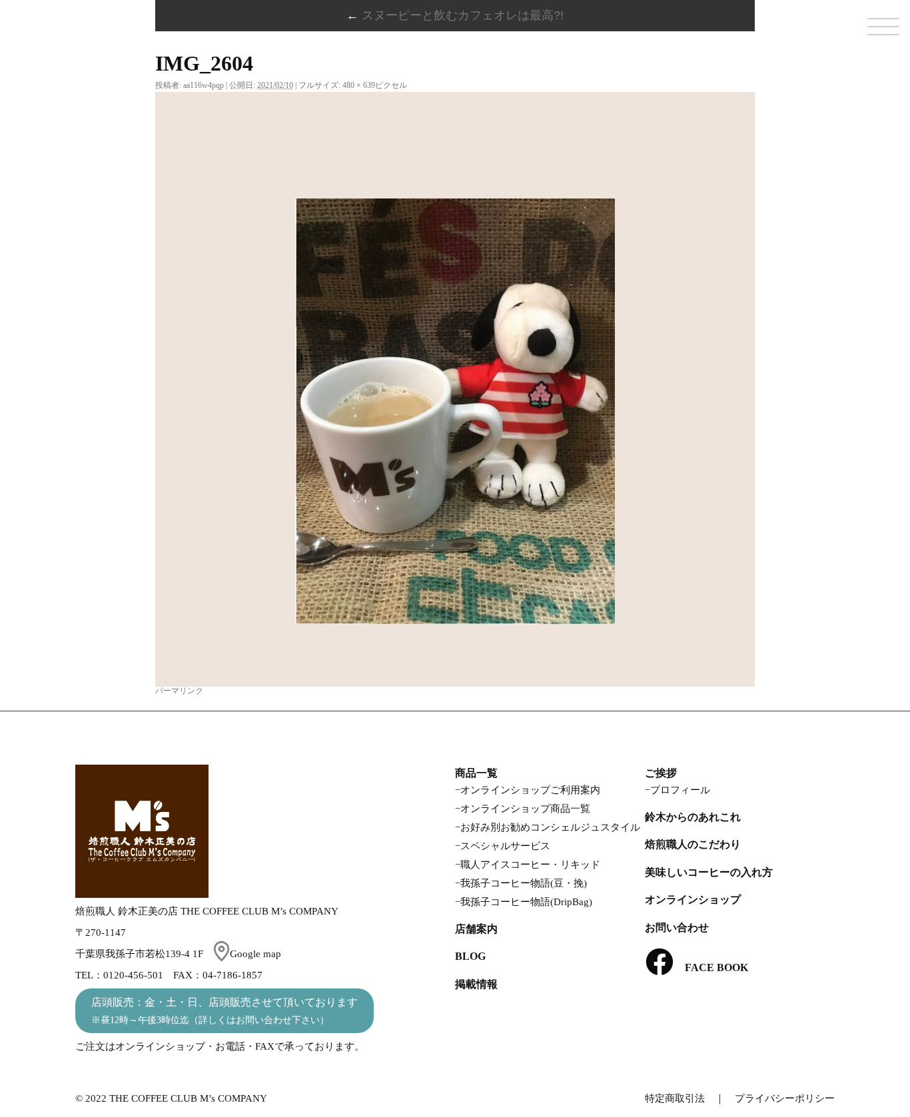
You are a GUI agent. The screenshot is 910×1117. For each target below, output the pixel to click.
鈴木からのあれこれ (693, 817)
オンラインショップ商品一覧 (525, 808)
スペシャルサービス (505, 846)
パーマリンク (179, 690)
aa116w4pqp (203, 85)
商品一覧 (476, 773)
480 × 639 (358, 85)
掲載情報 (476, 984)
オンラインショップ (693, 899)
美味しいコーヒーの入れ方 (709, 872)
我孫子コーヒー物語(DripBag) (526, 902)
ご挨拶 (661, 773)
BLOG (470, 956)
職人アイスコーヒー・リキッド (530, 864)
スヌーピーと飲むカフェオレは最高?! (455, 15)
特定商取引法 (675, 1098)
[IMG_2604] (455, 411)
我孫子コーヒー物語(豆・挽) (523, 883)
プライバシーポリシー (785, 1098)
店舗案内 (476, 928)
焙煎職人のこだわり (693, 844)
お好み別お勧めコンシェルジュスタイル (550, 827)
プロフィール (680, 790)
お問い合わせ (677, 927)
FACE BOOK (711, 967)
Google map (255, 953)
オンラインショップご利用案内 (530, 790)
